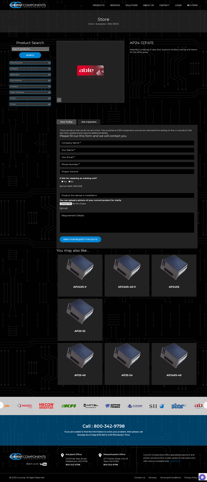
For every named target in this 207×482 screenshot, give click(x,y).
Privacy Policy (191, 477)
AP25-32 (80, 331)
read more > (175, 461)
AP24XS (174, 286)
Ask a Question (88, 122)
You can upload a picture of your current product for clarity (90, 200)
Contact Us (140, 477)
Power (13, 104)
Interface (14, 86)
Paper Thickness (17, 92)
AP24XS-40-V (127, 286)
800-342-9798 (109, 426)
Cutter (13, 98)
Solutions (132, 5)
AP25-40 (80, 375)
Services (115, 5)
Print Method (16, 80)
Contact (164, 5)
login (178, 5)
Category (14, 69)
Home (91, 24)
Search (30, 55)
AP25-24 (127, 375)
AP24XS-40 (174, 375)
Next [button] (205, 405)
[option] (15, 405)
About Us (148, 5)
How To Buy (66, 122)
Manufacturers (16, 63)
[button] (59, 100)
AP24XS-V (80, 286)
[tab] (66, 121)
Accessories (101, 24)
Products (98, 5)
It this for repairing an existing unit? (78, 178)
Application (15, 75)
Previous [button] (1, 405)
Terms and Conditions (170, 477)
